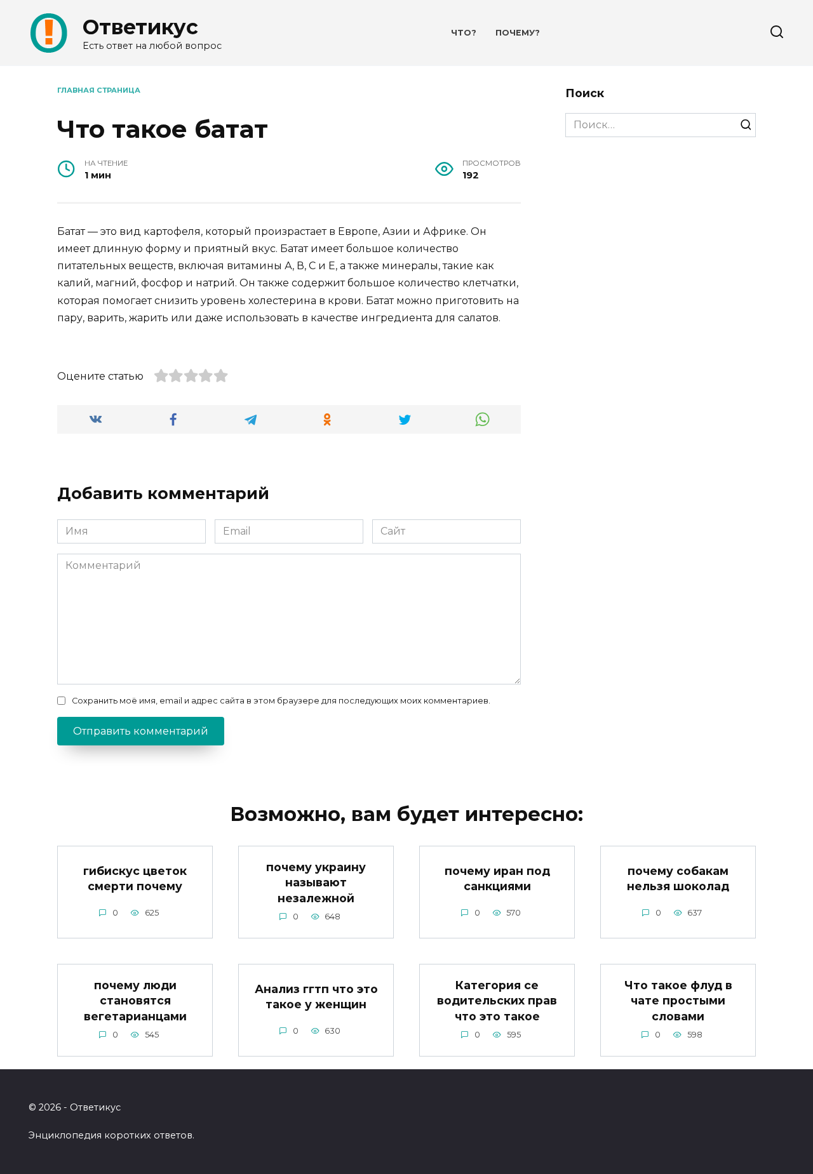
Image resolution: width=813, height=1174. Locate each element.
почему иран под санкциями (497, 878)
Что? (463, 32)
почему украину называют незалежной (316, 882)
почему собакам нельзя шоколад (678, 878)
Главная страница (98, 90)
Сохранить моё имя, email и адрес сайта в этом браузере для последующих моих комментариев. (281, 700)
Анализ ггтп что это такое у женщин (316, 996)
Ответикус (140, 27)
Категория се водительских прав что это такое (497, 1000)
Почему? (517, 32)
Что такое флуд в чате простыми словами (678, 1000)
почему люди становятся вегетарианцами (135, 1000)
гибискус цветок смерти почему (135, 878)
